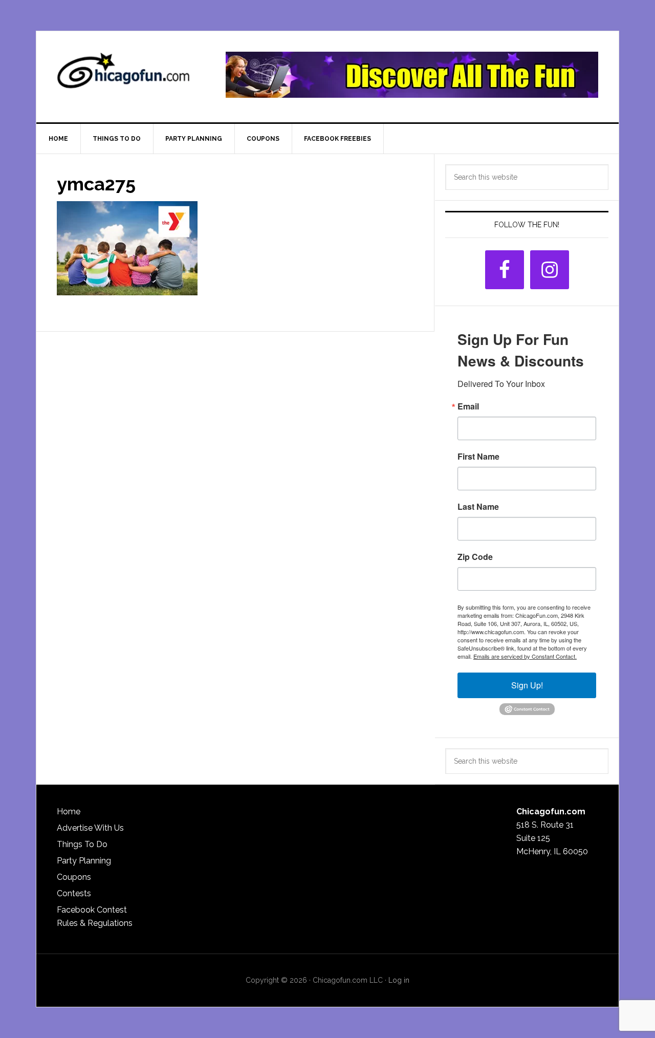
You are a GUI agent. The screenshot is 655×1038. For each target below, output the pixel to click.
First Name (478, 456)
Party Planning (84, 861)
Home (68, 811)
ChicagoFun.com (123, 75)
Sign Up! (527, 685)
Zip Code (475, 557)
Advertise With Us (90, 828)
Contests (74, 893)
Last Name (478, 507)
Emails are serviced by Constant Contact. (525, 656)
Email (468, 406)
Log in (398, 980)
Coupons (74, 877)
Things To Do (82, 844)
